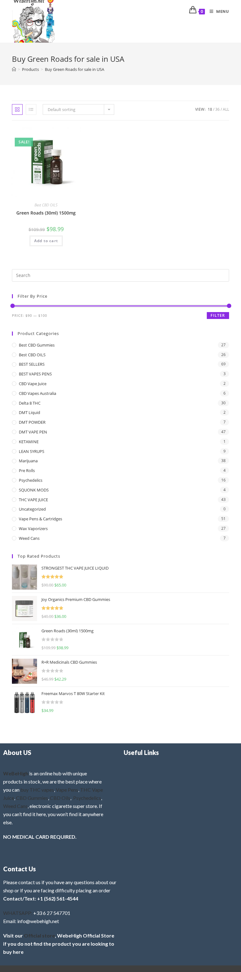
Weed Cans (29, 538)
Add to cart (46, 240)
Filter (218, 315)
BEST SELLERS (32, 364)
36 (217, 109)
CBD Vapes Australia (37, 393)
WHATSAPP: (17, 913)
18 (210, 109)
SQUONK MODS (34, 490)
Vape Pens (67, 790)
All (226, 109)
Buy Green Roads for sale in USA (74, 69)
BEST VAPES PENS (35, 374)
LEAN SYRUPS (31, 451)
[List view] (31, 109)
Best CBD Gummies (37, 345)
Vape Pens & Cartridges (40, 519)
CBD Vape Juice (32, 383)
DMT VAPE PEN (33, 432)
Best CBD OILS (46, 205)
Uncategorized (32, 509)
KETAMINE (29, 441)
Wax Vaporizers (33, 528)
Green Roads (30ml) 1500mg (46, 213)
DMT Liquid (29, 412)
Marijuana (28, 461)
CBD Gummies (32, 798)
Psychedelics (30, 480)
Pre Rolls (27, 470)
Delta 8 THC (29, 403)
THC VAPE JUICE (33, 499)
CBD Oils (60, 798)
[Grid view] (17, 109)
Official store (39, 935)
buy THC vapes (37, 790)
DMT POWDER (32, 422)
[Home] (14, 69)
